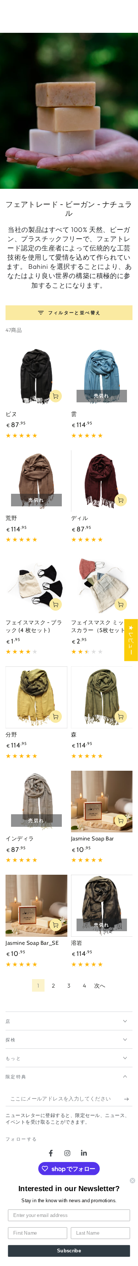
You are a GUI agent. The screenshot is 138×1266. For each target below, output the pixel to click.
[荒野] (36, 481)
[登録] (128, 1099)
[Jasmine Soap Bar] (102, 802)
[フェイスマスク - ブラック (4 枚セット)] (36, 585)
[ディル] (102, 481)
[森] (102, 697)
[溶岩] (102, 906)
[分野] (36, 697)
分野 (11, 734)
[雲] (102, 377)
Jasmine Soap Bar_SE (32, 943)
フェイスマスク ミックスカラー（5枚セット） (101, 626)
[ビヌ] (36, 377)
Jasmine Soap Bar (92, 838)
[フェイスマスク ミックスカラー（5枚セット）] (102, 585)
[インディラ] (36, 802)
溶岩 (76, 943)
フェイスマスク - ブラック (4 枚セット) (34, 626)
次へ (100, 985)
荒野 (11, 518)
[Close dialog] (133, 1180)
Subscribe (69, 1250)
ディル (79, 518)
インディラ (20, 838)
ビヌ (11, 414)
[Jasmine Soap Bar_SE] (36, 906)
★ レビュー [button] (131, 640)
